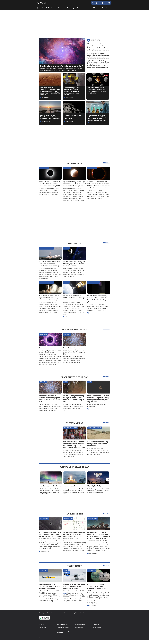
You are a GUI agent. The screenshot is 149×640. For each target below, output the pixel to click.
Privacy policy (95, 624)
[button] (107, 3)
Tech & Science (94, 8)
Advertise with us (78, 627)
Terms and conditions (80, 624)
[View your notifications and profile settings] (102, 3)
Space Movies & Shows (70, 428)
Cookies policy (43, 627)
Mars (89, 382)
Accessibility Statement (63, 627)
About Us (41, 624)
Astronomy (60, 8)
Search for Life (44, 518)
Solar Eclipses (44, 168)
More (104, 8)
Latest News (95, 40)
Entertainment (82, 8)
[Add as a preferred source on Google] (44, 618)
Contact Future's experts (63, 624)
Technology (43, 570)
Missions (66, 248)
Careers (41, 631)
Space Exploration (47, 8)
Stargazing (70, 8)
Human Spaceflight (93, 282)
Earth (65, 382)
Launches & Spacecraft (46, 248)
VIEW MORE (106, 163)
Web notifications (96, 627)
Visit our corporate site (89, 613)
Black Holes (43, 334)
